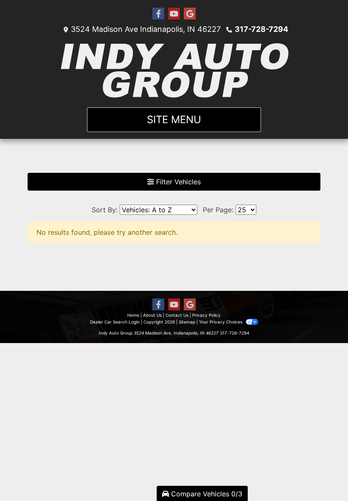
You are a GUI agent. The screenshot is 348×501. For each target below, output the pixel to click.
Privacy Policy (206, 315)
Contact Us (177, 315)
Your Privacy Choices (221, 321)
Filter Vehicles (177, 181)
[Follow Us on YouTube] (174, 14)
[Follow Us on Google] (190, 14)
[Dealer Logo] (174, 71)
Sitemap (187, 321)
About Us (152, 315)
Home (133, 315)
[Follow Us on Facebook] (158, 14)
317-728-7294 (261, 29)
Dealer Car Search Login (115, 321)
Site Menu (174, 119)
